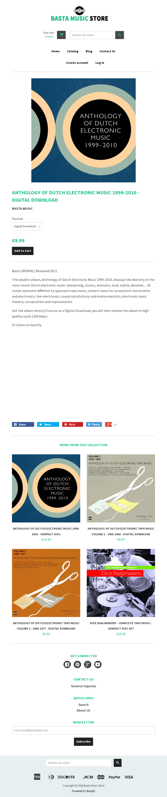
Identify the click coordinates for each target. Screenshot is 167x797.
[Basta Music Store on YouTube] (98, 665)
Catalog (72, 51)
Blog (89, 51)
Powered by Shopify (83, 791)
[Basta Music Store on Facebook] (67, 665)
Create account (77, 63)
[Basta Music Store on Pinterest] (77, 665)
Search (83, 704)
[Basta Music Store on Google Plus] (87, 665)
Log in (99, 63)
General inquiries (83, 686)
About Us (83, 710)
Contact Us (107, 51)
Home (56, 51)
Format (17, 218)
